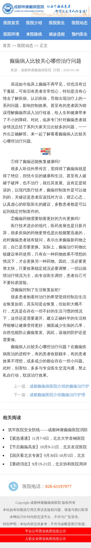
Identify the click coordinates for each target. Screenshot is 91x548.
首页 (7, 45)
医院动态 (80, 23)
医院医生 (57, 23)
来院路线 (34, 34)
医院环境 (11, 34)
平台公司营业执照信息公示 (45, 531)
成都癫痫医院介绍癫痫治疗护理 (57, 395)
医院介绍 (34, 23)
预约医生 (80, 34)
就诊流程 (57, 34)
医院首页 (11, 23)
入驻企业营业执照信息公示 (45, 539)
